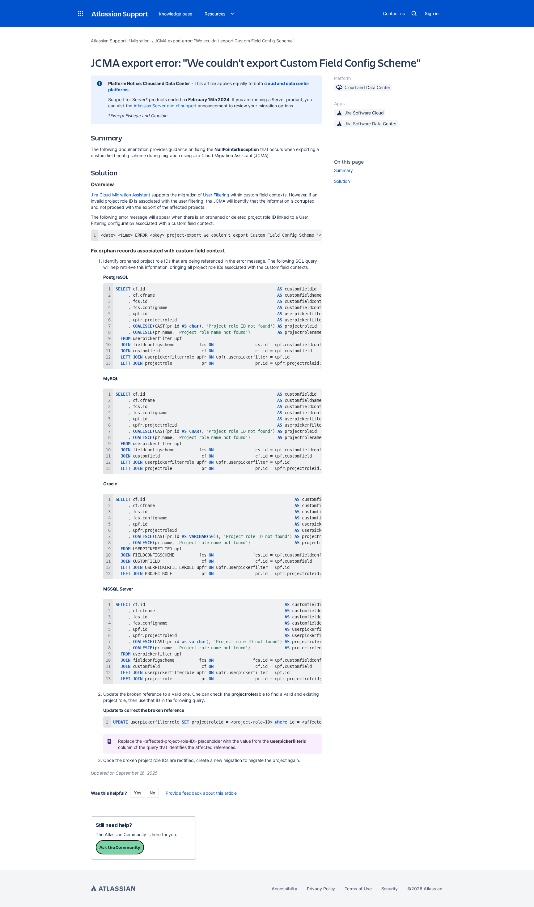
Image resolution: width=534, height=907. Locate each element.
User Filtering (216, 194)
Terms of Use (358, 888)
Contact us (394, 13)
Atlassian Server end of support (165, 105)
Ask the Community (120, 847)
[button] (80, 13)
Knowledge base (175, 13)
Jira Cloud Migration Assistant (121, 194)
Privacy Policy (321, 888)
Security (389, 888)
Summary (343, 170)
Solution (342, 181)
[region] (206, 235)
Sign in (432, 13)
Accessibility (284, 888)
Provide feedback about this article (201, 793)
